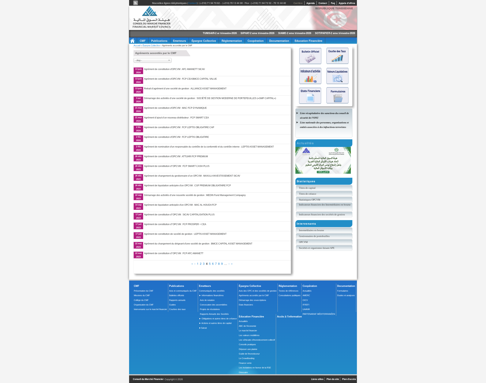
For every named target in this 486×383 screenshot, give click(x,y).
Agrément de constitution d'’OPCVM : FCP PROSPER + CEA (175, 224)
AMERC (306, 295)
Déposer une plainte (248, 349)
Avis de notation (207, 300)
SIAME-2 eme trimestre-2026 (268, 33)
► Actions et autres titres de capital (215, 323)
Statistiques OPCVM (309, 199)
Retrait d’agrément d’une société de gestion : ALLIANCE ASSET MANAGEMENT (185, 88)
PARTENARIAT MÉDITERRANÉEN (319, 314)
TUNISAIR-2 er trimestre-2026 (194, 33)
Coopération (256, 41)
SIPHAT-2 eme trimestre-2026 (231, 33)
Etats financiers (246, 305)
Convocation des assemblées (213, 305)
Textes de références (288, 291)
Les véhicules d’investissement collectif (257, 340)
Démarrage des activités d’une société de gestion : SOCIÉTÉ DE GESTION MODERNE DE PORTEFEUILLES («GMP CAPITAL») (210, 98)
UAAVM (306, 309)
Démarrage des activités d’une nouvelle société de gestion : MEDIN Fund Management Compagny (195, 195)
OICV (305, 300)
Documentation (279, 41)
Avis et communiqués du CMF (183, 291)
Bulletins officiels (176, 295)
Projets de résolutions (210, 309)
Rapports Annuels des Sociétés (214, 314)
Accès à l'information (146, 47)
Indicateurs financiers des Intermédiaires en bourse (325, 204)
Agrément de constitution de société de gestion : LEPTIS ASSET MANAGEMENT (185, 234)
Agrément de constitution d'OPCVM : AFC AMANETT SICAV (174, 69)
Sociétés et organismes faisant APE (317, 248)
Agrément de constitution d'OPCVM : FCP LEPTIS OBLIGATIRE (176, 137)
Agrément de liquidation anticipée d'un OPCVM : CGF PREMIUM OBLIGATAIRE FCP (187, 185)
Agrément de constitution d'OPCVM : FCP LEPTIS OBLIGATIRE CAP (179, 127)
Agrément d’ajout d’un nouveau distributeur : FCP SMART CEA (176, 117)
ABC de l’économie (247, 326)
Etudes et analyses (346, 295)
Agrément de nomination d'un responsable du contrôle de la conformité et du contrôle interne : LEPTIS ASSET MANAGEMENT (209, 146)
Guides (172, 305)
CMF (143, 41)
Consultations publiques (290, 295)
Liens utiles (317, 379)
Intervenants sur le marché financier (150, 309)
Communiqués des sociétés (212, 291)
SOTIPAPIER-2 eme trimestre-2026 (309, 33)
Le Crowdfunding (246, 358)
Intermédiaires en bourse (311, 230)
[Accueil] (151, 27)
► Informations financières (211, 295)
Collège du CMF (141, 300)
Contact (192, 3)
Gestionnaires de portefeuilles (314, 236)
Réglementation (232, 41)
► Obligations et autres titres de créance (218, 318)
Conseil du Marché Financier (148, 379)
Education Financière (308, 41)
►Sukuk (203, 328)
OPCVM (303, 242)
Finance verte (245, 363)
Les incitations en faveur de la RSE (255, 367)
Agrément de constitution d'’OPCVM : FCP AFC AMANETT (173, 253)
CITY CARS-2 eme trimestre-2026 (352, 33)
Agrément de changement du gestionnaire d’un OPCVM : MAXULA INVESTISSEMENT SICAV (192, 175)
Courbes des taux (177, 309)
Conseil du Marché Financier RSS (135, 3)
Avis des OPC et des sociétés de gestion (258, 291)
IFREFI (306, 305)
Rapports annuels (177, 300)
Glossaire (243, 372)
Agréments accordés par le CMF (254, 295)
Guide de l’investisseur (249, 354)
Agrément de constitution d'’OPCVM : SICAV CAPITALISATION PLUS (179, 214)
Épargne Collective (204, 41)
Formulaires (342, 291)
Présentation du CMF (143, 291)
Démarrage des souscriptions (252, 300)
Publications (159, 41)
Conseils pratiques (247, 344)
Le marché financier (248, 330)
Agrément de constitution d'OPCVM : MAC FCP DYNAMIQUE (175, 108)
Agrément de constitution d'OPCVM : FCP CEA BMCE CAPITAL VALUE (180, 79)
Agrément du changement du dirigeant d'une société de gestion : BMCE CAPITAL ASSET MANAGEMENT (198, 243)
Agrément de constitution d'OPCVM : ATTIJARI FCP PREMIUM (176, 156)
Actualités (307, 291)
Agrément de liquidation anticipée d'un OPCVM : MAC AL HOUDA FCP (180, 205)
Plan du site (333, 379)
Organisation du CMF (144, 305)
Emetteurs (179, 41)
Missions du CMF (142, 295)
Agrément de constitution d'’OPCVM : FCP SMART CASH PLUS (176, 166)
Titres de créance (307, 193)
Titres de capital (307, 187)
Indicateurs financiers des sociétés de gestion (322, 214)
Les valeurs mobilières (249, 335)
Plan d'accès (349, 379)
